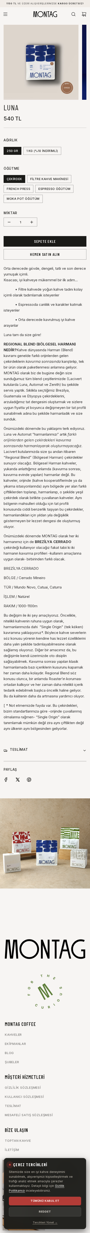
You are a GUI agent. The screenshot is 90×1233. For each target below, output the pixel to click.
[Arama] (73, 14)
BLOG (9, 1053)
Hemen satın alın (45, 254)
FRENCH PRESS (18, 189)
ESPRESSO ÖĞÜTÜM (54, 189)
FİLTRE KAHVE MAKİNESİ (49, 179)
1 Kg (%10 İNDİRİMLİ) (42, 151)
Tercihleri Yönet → (45, 1222)
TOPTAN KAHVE (18, 1140)
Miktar (10, 213)
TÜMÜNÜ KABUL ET (45, 1200)
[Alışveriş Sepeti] (84, 14)
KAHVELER (13, 1035)
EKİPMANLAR (15, 1044)
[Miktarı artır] (31, 222)
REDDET (45, 1211)
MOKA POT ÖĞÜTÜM (23, 198)
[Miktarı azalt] (9, 222)
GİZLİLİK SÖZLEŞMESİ (23, 1087)
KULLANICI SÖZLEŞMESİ (24, 1097)
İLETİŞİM (12, 1150)
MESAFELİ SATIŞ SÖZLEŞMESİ (29, 1115)
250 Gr (12, 151)
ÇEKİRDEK (14, 179)
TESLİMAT (13, 1106)
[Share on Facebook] (6, 780)
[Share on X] (17, 780)
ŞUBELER (12, 1062)
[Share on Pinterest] (29, 780)
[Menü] (5, 14)
